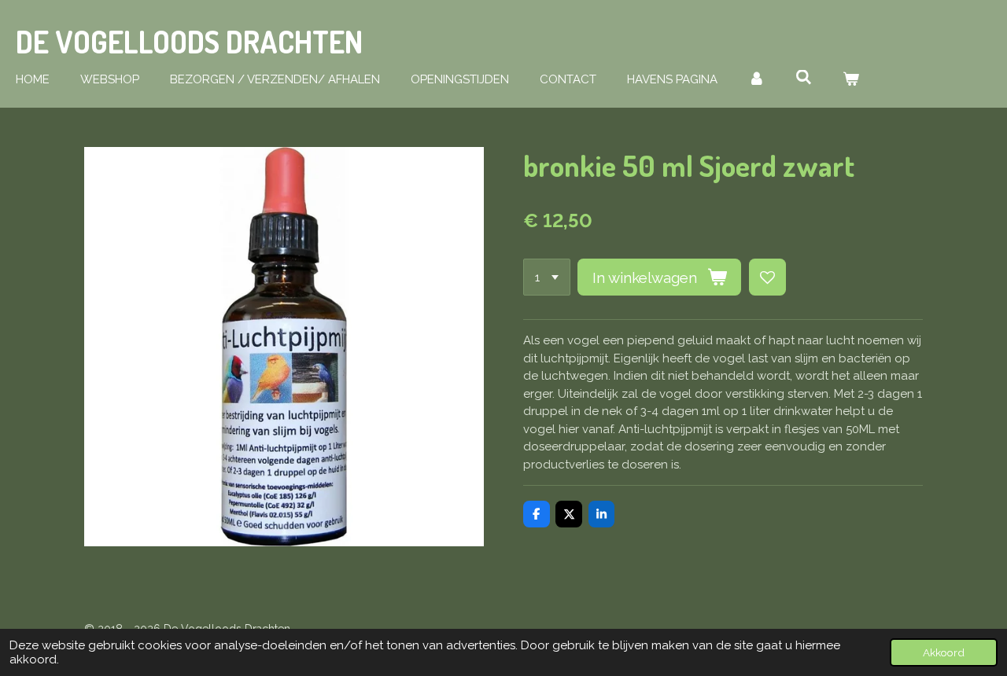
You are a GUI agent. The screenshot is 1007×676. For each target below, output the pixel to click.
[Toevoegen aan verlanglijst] (767, 277)
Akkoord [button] (944, 652)
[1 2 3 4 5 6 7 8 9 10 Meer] (546, 277)
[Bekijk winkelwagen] (851, 80)
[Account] (756, 80)
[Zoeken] (803, 78)
